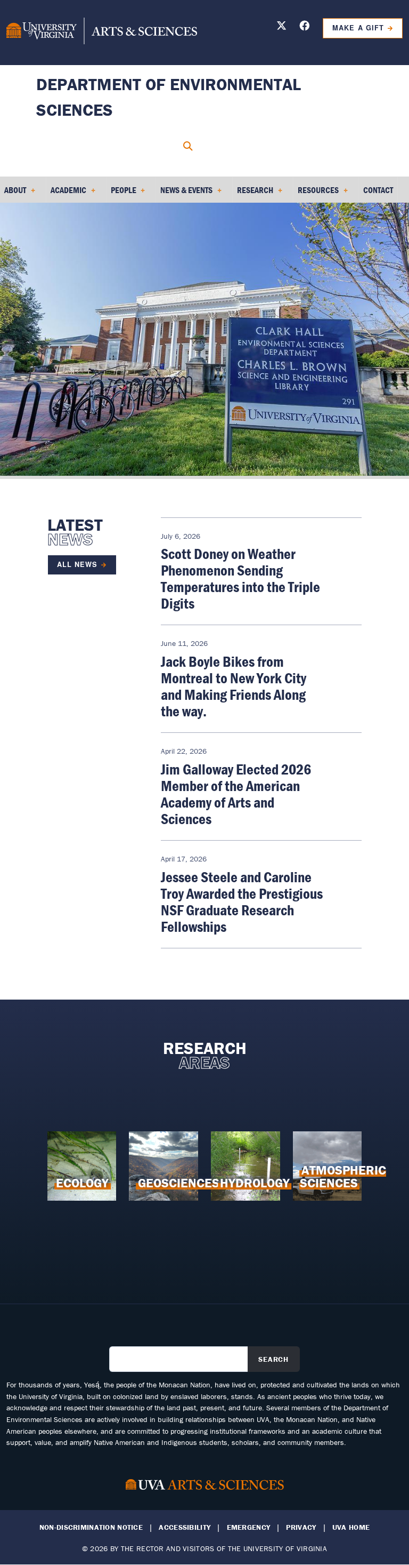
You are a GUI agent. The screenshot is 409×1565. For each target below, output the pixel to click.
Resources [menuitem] (316, 194)
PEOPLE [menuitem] (121, 194)
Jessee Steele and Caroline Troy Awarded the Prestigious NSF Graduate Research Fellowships (242, 902)
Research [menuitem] (253, 194)
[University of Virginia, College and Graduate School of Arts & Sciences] (101, 32)
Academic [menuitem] (66, 194)
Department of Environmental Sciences (168, 97)
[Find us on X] (281, 27)
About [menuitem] (13, 194)
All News (77, 564)
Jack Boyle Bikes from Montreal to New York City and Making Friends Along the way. (233, 686)
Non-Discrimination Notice (91, 1527)
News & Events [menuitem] (184, 194)
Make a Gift (357, 28)
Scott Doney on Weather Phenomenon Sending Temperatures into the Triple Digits (240, 578)
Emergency (249, 1527)
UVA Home (351, 1527)
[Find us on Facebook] (304, 27)
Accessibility (184, 1527)
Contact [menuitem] (378, 190)
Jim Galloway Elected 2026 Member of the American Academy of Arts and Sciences (236, 794)
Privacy (301, 1527)
